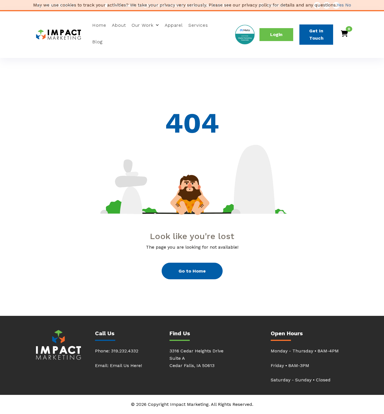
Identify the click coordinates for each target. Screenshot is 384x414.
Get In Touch (316, 34)
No (348, 5)
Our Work (142, 25)
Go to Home (192, 271)
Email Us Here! (126, 365)
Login (276, 34)
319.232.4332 (124, 351)
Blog (97, 41)
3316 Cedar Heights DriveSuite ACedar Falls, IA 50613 (196, 358)
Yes (340, 5)
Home (99, 25)
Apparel (174, 25)
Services (198, 25)
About (119, 25)
